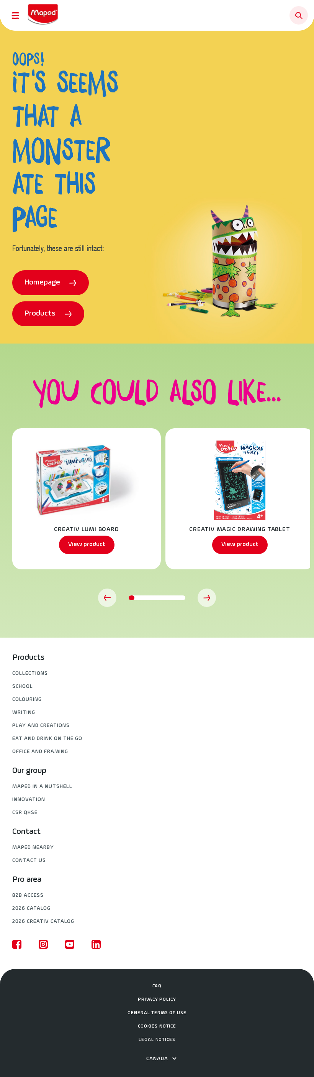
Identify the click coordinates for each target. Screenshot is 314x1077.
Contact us (29, 860)
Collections (30, 673)
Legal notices (157, 1040)
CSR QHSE (25, 813)
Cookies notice (157, 1026)
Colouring (27, 699)
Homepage (43, 282)
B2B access (28, 895)
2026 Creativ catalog (43, 921)
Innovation (28, 799)
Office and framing (40, 752)
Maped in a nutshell (42, 786)
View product (86, 544)
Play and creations (41, 725)
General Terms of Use (157, 1013)
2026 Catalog (31, 908)
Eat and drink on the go (47, 739)
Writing (23, 712)
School (22, 686)
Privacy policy (157, 999)
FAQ (157, 986)
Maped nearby (33, 847)
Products (41, 313)
